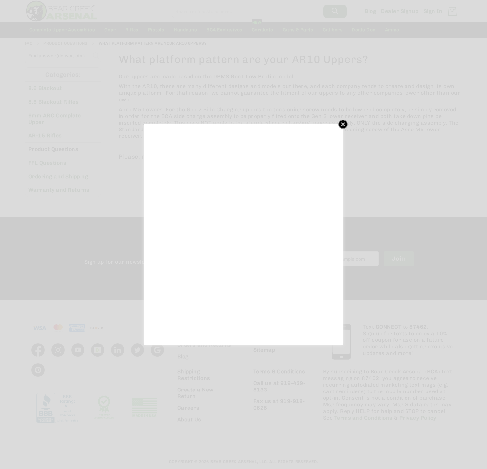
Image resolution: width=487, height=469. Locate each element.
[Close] (343, 124)
